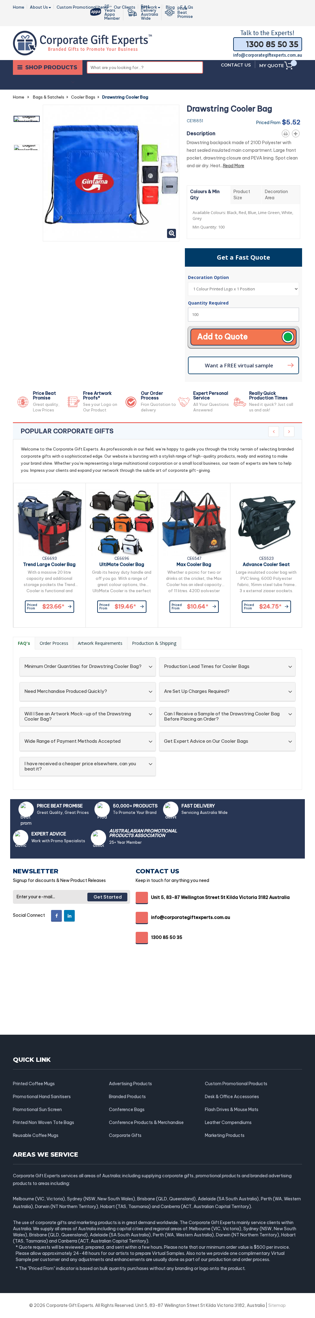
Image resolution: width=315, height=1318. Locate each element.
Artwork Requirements (100, 643)
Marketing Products (225, 1135)
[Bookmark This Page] (297, 132)
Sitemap (277, 1305)
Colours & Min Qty (205, 194)
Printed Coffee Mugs (34, 1083)
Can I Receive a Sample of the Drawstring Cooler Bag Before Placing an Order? (222, 716)
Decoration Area (276, 194)
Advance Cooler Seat (266, 564)
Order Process (54, 643)
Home (18, 97)
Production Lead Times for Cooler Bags (206, 666)
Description (201, 133)
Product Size (241, 194)
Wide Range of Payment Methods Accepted (72, 741)
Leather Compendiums (228, 1122)
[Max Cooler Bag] (194, 522)
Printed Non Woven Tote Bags (43, 1122)
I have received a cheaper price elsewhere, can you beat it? (80, 766)
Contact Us (236, 65)
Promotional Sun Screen (37, 1109)
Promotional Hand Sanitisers (42, 1096)
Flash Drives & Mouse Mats (231, 1109)
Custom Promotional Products (236, 1083)
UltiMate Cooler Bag (121, 564)
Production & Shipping (154, 643)
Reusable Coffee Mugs (35, 1135)
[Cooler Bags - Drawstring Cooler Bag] (27, 119)
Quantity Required (208, 303)
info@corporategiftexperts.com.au (267, 55)
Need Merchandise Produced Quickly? (65, 691)
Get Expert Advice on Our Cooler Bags (206, 741)
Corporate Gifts (125, 1135)
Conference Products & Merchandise (146, 1122)
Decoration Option (209, 277)
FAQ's (24, 643)
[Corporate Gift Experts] (82, 42)
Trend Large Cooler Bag (49, 564)
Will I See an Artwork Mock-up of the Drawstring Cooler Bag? (77, 716)
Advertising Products (130, 1083)
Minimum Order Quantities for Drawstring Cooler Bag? (83, 666)
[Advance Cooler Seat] (266, 522)
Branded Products (127, 1096)
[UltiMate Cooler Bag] (122, 522)
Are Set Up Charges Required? (196, 691)
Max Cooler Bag (194, 564)
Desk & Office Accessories (232, 1096)
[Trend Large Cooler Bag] (49, 522)
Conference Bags (127, 1109)
